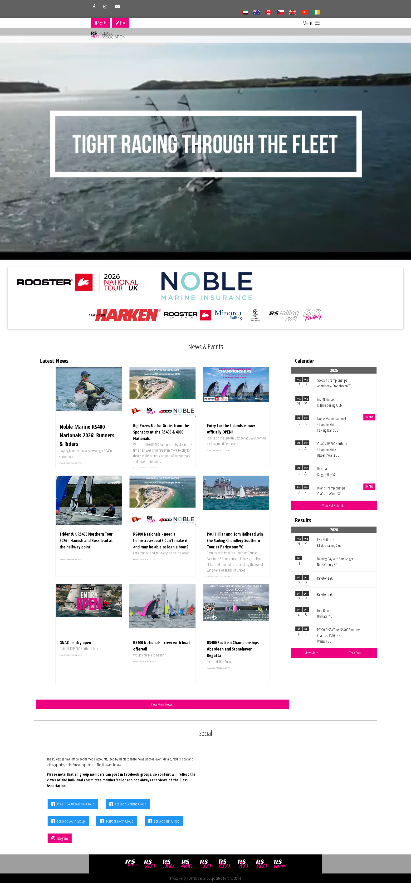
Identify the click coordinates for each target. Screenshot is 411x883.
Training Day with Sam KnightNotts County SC (335, 561)
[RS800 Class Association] (262, 864)
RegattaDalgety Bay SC (326, 471)
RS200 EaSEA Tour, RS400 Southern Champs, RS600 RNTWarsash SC (339, 635)
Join (122, 22)
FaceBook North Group (118, 821)
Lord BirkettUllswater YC (324, 613)
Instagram (61, 838)
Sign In (102, 22)
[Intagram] (105, 6)
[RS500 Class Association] (205, 864)
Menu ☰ (311, 23)
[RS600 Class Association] (224, 864)
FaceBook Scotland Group (129, 804)
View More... (312, 653)
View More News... (162, 704)
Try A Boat (355, 653)
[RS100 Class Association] (131, 864)
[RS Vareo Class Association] (280, 864)
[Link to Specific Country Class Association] (292, 11)
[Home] (109, 35)
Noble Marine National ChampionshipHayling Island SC (331, 424)
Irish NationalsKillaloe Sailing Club (329, 402)
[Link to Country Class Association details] (244, 11)
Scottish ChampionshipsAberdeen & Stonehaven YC (334, 383)
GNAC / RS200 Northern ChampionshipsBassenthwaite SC (332, 449)
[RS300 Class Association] (168, 864)
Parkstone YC (325, 578)
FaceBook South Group (70, 821)
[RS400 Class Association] (187, 864)
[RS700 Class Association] (243, 864)
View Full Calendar (333, 505)
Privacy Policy (178, 878)
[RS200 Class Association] (150, 864)
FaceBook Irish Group (165, 821)
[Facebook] (94, 6)
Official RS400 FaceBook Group (74, 804)
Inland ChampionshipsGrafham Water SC (331, 490)
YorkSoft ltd (234, 878)
